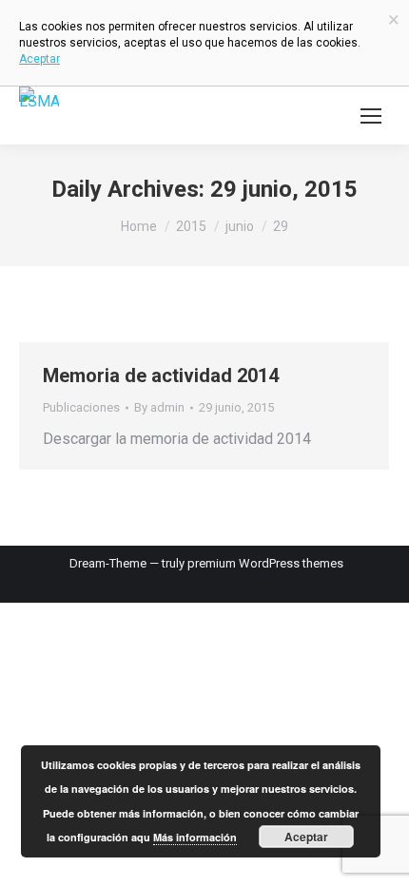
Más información (195, 837)
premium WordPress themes (265, 563)
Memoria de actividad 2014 (161, 375)
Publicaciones (81, 407)
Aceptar (306, 836)
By (159, 407)
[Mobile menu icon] (371, 116)
